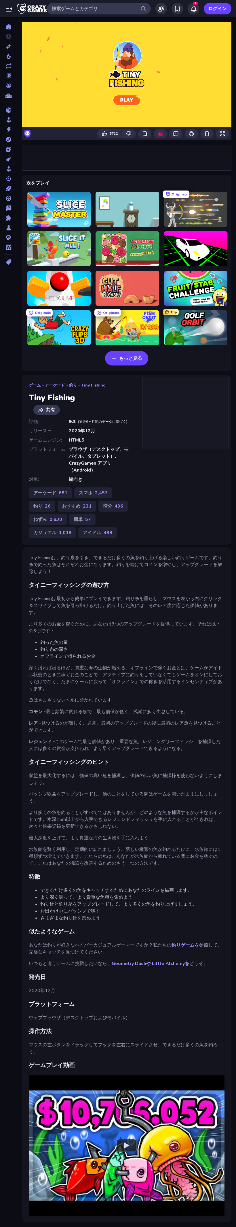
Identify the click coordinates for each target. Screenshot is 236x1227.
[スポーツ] (8, 188)
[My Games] (177, 8)
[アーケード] (8, 120)
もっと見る (130, 358)
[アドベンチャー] (8, 139)
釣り (73, 385)
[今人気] (8, 56)
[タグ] (8, 262)
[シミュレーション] (8, 169)
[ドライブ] (8, 198)
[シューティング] (8, 179)
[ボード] (8, 228)
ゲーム (35, 385)
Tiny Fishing (93, 385)
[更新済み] (8, 66)
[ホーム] (8, 27)
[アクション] (8, 130)
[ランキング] (8, 95)
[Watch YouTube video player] (127, 1145)
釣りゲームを (185, 945)
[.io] (8, 110)
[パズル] (8, 218)
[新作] (8, 46)
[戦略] (8, 237)
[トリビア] (8, 208)
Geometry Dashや (131, 963)
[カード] (8, 149)
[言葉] (8, 247)
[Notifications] (193, 8)
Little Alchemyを (170, 963)
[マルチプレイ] (8, 86)
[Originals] (8, 76)
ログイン (217, 8)
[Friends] (161, 8)
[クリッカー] (8, 159)
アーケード (55, 385)
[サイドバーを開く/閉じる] (9, 9)
